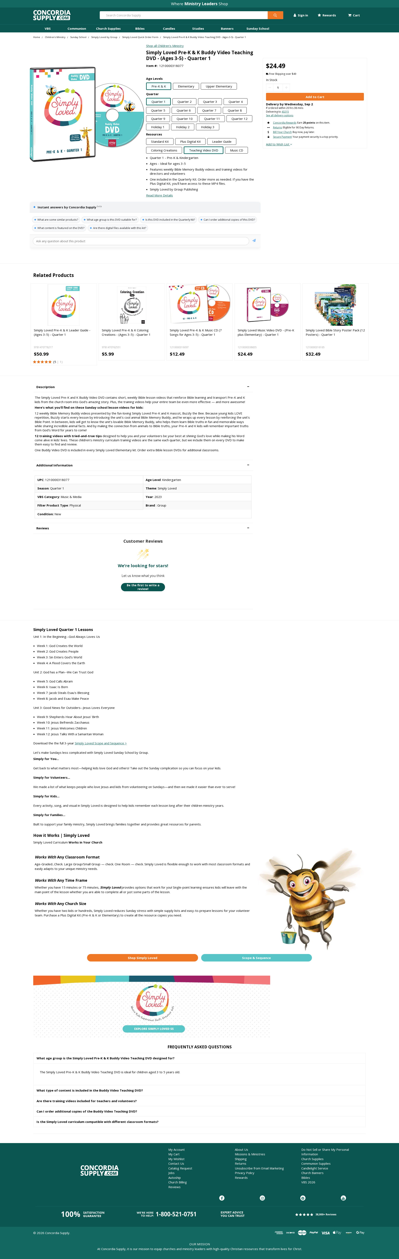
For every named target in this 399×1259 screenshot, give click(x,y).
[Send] (254, 241)
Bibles (140, 28)
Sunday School (257, 28)
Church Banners (312, 1173)
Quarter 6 (184, 110)
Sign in (302, 15)
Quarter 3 (210, 102)
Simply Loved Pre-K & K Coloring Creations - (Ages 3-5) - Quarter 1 (126, 332)
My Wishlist (176, 1159)
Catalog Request (180, 1168)
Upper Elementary (219, 86)
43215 (285, 111)
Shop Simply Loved (142, 958)
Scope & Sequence (256, 958)
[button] (143, 387)
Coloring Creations (164, 150)
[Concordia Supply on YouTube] (343, 1198)
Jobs (171, 1173)
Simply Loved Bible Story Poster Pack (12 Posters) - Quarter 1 (335, 332)
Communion (77, 28)
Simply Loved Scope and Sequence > (101, 743)
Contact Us (176, 1163)
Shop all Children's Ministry (165, 46)
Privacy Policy (244, 1173)
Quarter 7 (209, 110)
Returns (240, 1163)
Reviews (174, 1187)
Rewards (329, 15)
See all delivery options (279, 115)
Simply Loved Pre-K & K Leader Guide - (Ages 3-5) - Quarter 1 (62, 332)
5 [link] (55, 362)
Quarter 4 (236, 102)
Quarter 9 (158, 119)
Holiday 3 (207, 127)
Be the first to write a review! (143, 587)
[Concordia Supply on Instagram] (262, 1198)
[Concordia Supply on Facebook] (221, 1198)
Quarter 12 (240, 119)
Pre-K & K (158, 86)
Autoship (174, 1177)
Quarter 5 (158, 110)
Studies (198, 28)
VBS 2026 (308, 1182)
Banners (227, 28)
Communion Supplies (316, 1163)
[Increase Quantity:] (286, 87)
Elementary (186, 86)
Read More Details (159, 195)
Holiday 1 (158, 127)
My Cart (174, 1154)
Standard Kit (160, 141)
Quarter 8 (235, 110)
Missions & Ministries (250, 1154)
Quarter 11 (212, 119)
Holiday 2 (183, 127)
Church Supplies (108, 28)
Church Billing (177, 1182)
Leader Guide (222, 141)
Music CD (236, 150)
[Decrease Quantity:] (269, 87)
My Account (176, 1149)
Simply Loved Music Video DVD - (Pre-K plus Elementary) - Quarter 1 (266, 332)
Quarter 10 (185, 119)
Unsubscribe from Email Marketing (259, 1168)
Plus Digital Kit (190, 141)
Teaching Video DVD (203, 150)
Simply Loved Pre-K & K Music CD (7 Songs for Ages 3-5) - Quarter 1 (196, 332)
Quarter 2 (184, 102)
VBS (48, 28)
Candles (169, 28)
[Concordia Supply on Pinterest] (302, 1198)
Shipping (241, 1159)
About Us (241, 1149)
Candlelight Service (314, 1168)
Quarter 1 (158, 102)
